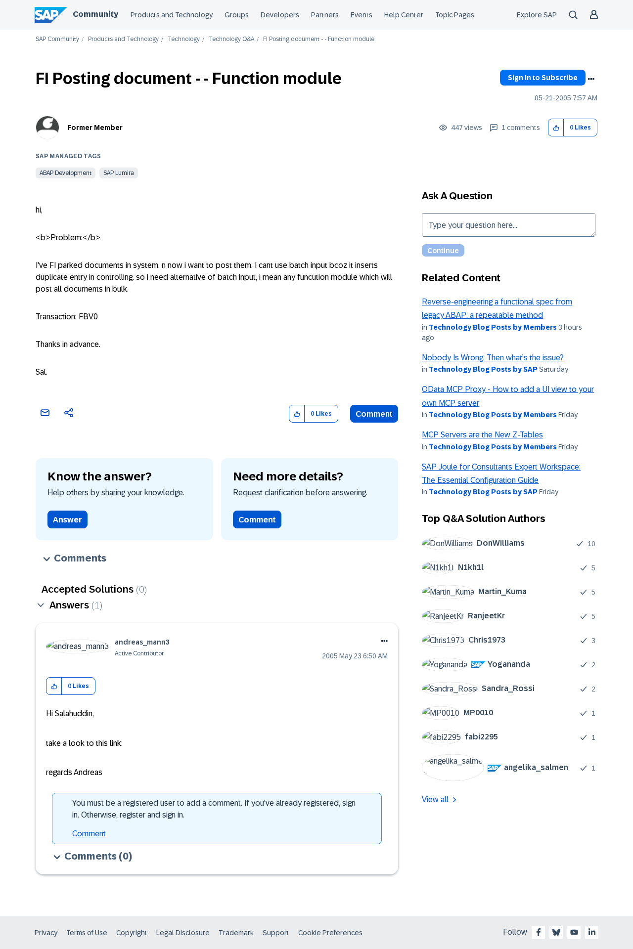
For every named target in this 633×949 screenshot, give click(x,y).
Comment (374, 414)
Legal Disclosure (183, 933)
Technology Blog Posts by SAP (483, 369)
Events (361, 15)
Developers (280, 15)
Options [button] (591, 79)
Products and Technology (172, 15)
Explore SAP (537, 15)
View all (435, 799)
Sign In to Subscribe (543, 78)
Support (276, 933)
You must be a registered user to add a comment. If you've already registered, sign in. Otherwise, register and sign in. (214, 809)
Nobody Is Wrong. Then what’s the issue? (493, 357)
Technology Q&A (231, 39)
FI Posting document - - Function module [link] (318, 39)
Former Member (95, 127)
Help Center (403, 15)
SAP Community (57, 39)
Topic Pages (454, 15)
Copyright (131, 933)
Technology (184, 39)
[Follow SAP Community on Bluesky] (556, 932)
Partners (325, 15)
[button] (556, 127)
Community (95, 14)
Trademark (236, 933)
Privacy (46, 933)
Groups (237, 15)
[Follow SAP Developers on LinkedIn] (592, 932)
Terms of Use (86, 933)
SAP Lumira (118, 173)
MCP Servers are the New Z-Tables (482, 435)
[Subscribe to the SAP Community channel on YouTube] (574, 932)
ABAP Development (65, 173)
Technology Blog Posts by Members (493, 327)
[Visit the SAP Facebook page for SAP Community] (539, 932)
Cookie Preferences (330, 933)
